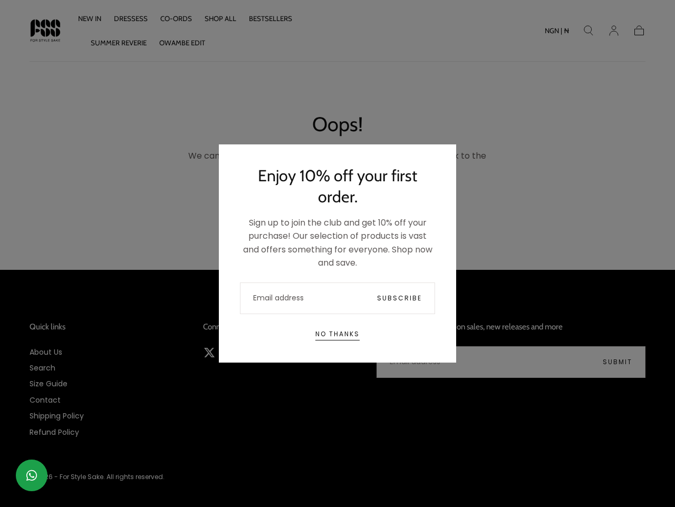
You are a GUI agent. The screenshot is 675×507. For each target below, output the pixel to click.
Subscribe (399, 298)
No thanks (337, 333)
